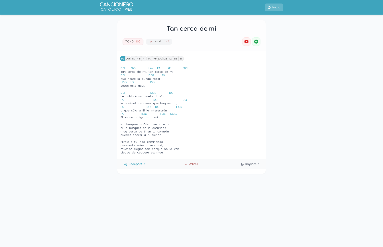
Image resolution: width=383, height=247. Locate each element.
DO (122, 58)
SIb (175, 58)
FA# (154, 58)
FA (149, 58)
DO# (128, 58)
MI (144, 58)
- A (150, 41)
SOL (160, 58)
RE (133, 58)
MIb (139, 58)
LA (170, 58)
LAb (165, 58)
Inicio (276, 7)
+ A (168, 41)
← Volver (191, 164)
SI (181, 58)
